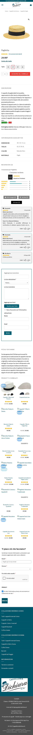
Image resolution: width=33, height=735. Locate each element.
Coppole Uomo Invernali (9, 623)
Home (6, 11)
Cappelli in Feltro (6, 620)
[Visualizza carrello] (31, 5)
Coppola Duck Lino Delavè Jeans (25, 532)
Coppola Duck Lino (25, 397)
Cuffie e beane (5, 630)
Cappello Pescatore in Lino (8, 532)
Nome (6, 316)
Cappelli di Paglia (24, 11)
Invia (4, 601)
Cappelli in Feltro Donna (8, 644)
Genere (4, 566)
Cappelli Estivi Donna (14, 11)
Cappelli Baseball (6, 627)
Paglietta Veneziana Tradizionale (24, 505)
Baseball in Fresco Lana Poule (24, 451)
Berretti (3, 651)
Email (5, 324)
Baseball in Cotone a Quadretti (8, 505)
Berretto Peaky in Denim (8, 424)
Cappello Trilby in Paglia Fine (24, 424)
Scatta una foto (12, 306)
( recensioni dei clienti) (15, 54)
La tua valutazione (10, 279)
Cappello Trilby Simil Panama (8, 398)
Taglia (3, 66)
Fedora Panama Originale (8, 478)
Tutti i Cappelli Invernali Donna (10, 640)
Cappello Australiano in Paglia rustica (24, 478)
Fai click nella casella (8, 573)
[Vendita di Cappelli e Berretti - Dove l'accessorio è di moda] (16, 5)
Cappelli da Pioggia (7, 654)
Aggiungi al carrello (20, 74)
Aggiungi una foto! (10, 302)
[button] (2, 5)
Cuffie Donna (5, 647)
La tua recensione (9, 287)
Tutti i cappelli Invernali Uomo (10, 616)
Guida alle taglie (6, 61)
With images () (11, 197)
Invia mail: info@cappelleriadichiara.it (16, 707)
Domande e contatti (7, 668)
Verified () (24, 197)
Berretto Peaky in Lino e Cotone (8, 451)
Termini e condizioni (7, 665)
